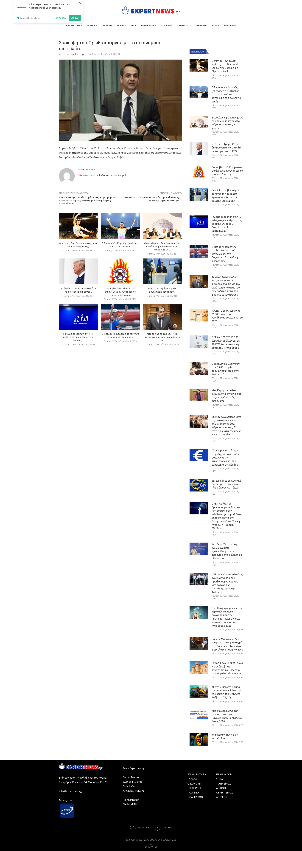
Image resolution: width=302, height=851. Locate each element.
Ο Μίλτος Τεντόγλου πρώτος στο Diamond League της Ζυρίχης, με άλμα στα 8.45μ (225, 66)
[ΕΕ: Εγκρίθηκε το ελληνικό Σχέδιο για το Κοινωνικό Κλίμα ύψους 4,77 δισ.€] (199, 485)
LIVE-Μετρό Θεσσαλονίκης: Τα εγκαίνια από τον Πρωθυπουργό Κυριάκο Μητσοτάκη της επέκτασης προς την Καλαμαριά (227, 583)
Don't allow (60, 17)
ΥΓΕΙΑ (134, 25)
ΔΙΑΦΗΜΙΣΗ (130, 804)
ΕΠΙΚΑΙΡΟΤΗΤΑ (73, 25)
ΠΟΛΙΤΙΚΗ (121, 25)
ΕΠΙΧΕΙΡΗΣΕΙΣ (183, 25)
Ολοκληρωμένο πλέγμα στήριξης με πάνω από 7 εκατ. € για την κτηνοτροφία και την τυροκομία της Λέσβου (225, 457)
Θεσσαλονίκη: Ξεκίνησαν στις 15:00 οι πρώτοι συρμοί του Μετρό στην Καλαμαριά (226, 369)
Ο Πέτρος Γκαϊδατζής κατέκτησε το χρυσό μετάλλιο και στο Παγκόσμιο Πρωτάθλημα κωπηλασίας (226, 253)
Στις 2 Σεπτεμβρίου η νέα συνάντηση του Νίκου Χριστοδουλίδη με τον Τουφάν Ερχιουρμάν (226, 195)
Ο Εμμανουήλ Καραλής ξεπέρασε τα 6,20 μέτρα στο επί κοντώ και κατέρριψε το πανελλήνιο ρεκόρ (226, 94)
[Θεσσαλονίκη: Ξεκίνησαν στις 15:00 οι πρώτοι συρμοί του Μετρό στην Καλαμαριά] (199, 368)
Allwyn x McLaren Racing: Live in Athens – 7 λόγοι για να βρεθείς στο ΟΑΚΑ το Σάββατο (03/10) (227, 692)
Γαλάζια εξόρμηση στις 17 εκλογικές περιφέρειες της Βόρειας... (78, 337)
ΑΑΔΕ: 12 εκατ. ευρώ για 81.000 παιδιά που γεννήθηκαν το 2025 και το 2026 (227, 316)
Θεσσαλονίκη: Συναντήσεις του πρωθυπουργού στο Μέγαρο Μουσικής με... (162, 246)
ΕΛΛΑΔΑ (91, 25)
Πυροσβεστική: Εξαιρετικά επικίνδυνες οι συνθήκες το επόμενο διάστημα (120, 291)
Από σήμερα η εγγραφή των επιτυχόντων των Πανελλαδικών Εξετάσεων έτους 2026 (227, 716)
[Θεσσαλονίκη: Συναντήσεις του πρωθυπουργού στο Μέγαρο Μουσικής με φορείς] (162, 226)
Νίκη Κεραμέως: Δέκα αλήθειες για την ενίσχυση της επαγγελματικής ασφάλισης (227, 395)
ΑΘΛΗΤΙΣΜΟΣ (230, 25)
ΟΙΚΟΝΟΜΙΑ (107, 25)
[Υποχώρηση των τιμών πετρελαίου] (199, 739)
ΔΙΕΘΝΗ (215, 25)
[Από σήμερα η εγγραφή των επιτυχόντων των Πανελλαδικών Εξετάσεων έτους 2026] (199, 715)
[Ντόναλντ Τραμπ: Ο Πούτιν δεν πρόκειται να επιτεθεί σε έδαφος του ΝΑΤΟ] (78, 271)
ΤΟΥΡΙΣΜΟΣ (201, 25)
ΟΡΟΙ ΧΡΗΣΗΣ (169, 839)
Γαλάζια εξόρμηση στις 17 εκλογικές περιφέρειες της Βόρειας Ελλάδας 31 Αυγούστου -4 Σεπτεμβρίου (227, 223)
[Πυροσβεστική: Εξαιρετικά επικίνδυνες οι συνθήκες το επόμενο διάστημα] (120, 271)
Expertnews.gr (77, 53)
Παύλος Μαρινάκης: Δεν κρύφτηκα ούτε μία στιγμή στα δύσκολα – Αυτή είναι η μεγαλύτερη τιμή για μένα (227, 644)
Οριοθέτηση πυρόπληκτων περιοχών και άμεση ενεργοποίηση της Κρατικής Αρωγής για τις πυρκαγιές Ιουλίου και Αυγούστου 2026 (227, 617)
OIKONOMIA (194, 783)
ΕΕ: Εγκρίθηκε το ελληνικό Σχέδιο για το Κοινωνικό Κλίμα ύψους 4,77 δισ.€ (226, 484)
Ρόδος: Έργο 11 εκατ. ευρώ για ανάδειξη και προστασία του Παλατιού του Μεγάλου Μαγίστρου (227, 668)
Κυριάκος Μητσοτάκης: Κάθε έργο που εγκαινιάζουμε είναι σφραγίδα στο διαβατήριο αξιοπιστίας (227, 551)
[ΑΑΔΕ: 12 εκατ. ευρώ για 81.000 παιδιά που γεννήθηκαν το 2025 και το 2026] (199, 315)
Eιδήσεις (83, 175)
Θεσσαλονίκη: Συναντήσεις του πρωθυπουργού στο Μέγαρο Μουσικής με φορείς (227, 122)
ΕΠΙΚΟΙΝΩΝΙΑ (131, 800)
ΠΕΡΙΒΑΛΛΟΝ (147, 25)
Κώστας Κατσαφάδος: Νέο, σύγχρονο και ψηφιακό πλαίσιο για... (162, 337)
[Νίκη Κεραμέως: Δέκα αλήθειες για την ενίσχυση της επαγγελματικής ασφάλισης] (199, 395)
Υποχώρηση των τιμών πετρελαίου (225, 736)
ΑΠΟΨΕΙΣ (221, 797)
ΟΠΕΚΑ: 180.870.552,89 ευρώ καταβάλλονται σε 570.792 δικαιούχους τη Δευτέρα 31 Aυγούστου (226, 342)
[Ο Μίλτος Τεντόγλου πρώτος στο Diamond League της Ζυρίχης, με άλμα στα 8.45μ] (78, 226)
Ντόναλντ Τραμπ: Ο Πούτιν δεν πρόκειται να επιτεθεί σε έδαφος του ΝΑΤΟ (227, 148)
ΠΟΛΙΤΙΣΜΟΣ (166, 25)
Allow (74, 17)
